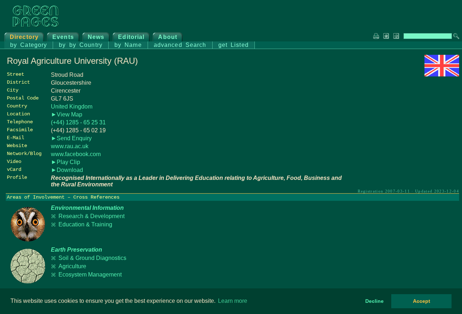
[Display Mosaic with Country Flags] (441, 74)
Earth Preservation (76, 250)
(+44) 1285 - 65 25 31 (78, 122)
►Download (67, 170)
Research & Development (91, 216)
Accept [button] (421, 301)
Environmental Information (87, 208)
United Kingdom (71, 106)
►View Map (66, 114)
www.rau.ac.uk (69, 146)
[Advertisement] (405, 129)
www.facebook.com (76, 154)
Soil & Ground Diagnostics (92, 258)
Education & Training (85, 224)
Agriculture (72, 266)
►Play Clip (65, 162)
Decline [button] (374, 301)
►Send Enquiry (71, 138)
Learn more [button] (232, 301)
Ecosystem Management (90, 274)
